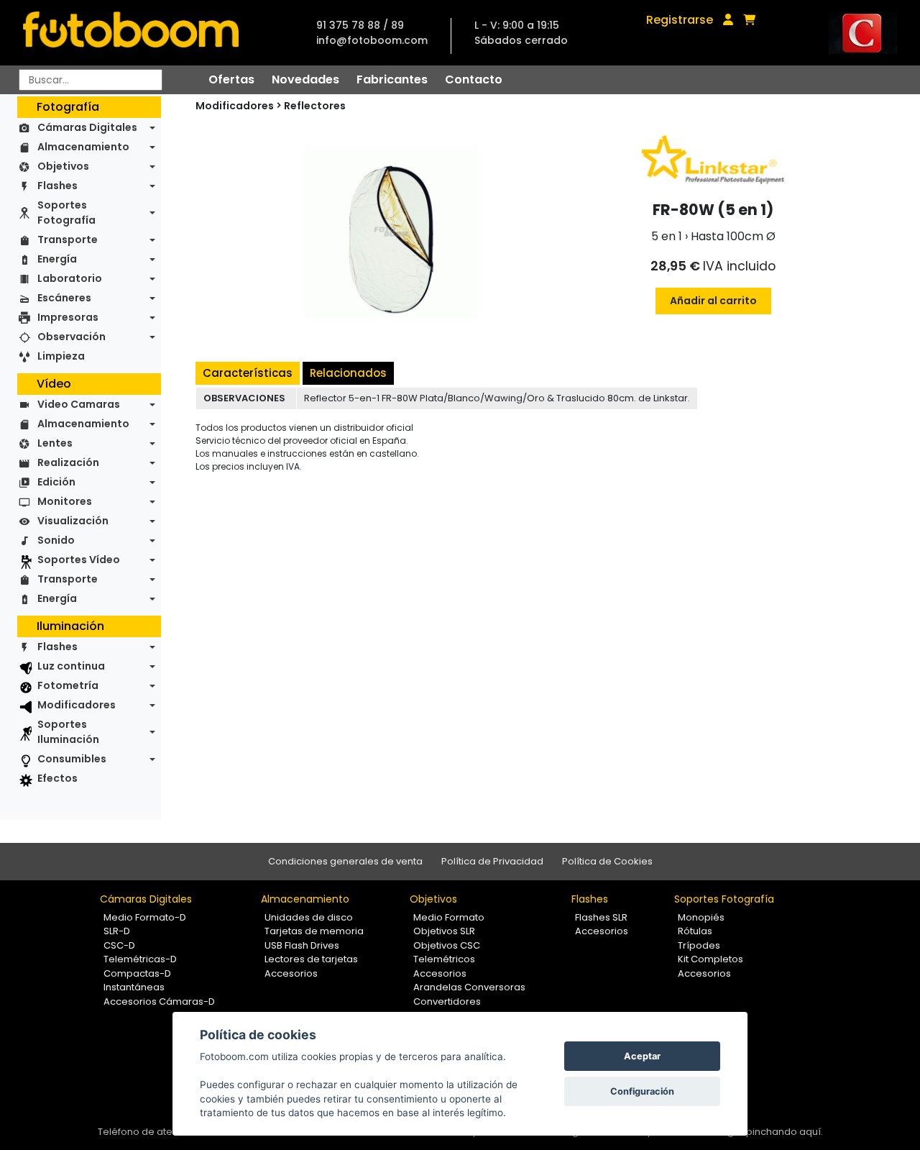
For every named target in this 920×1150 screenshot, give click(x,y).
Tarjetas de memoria (314, 931)
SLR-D (117, 931)
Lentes (55, 443)
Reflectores (315, 106)
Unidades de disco (308, 917)
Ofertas (231, 79)
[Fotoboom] (131, 33)
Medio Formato (448, 917)
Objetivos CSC (446, 945)
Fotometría (67, 685)
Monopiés (701, 917)
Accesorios (291, 973)
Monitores (64, 501)
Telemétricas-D (140, 959)
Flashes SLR (601, 917)
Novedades (305, 79)
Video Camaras (78, 404)
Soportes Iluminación (68, 732)
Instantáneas (134, 987)
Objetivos (63, 166)
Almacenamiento (83, 147)
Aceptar (642, 1056)
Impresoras (67, 317)
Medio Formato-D (145, 917)
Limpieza (61, 356)
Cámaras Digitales (87, 127)
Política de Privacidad (492, 861)
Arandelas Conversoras (469, 987)
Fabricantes (392, 79)
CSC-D (119, 945)
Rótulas (695, 931)
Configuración (642, 1091)
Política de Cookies (607, 861)
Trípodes (699, 945)
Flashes (57, 185)
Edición (56, 482)
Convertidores (447, 1001)
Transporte (67, 239)
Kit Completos (710, 959)
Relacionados (348, 372)
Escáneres (64, 298)
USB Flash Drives (301, 945)
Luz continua (71, 666)
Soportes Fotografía (66, 212)
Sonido (56, 540)
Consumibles (71, 759)
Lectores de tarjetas (311, 959)
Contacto (473, 79)
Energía (57, 259)
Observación (71, 336)
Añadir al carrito (713, 300)
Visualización (73, 521)
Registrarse (679, 20)
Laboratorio (69, 278)
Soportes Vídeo (78, 559)
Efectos (57, 778)
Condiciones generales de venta (345, 861)
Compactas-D (137, 973)
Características (248, 372)
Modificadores (76, 705)
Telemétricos (444, 959)
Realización (68, 462)
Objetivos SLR (444, 931)
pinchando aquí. (784, 1131)
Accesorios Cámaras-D (159, 1001)
